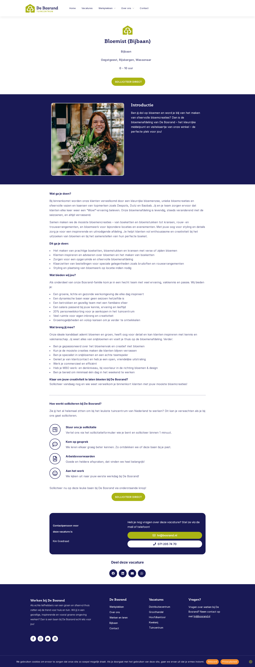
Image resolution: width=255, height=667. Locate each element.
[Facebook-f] (33, 639)
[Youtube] (48, 639)
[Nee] (250, 662)
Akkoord (212, 661)
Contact (144, 8)
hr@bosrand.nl (202, 616)
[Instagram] (40, 639)
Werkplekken (106, 8)
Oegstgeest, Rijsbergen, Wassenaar (126, 60)
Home (72, 8)
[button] (113, 573)
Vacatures (87, 8)
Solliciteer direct (128, 81)
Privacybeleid (229, 661)
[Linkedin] (55, 639)
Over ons (126, 8)
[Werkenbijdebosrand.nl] (42, 8)
